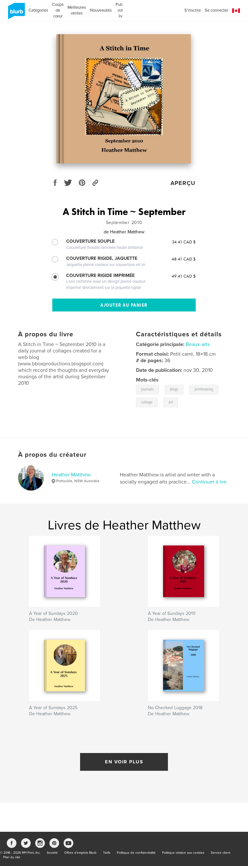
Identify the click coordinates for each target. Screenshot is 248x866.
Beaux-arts (198, 344)
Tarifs (106, 853)
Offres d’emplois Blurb (80, 853)
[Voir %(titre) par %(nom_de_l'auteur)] (124, 98)
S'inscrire (192, 10)
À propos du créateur (52, 455)
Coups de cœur (58, 10)
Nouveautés (101, 10)
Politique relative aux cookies (183, 853)
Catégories (38, 10)
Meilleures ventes (76, 10)
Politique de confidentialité (136, 853)
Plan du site (11, 857)
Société (52, 853)
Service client (220, 853)
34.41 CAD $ (184, 242)
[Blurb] (15, 13)
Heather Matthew (71, 475)
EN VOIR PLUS (124, 762)
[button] (236, 11)
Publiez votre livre (122, 10)
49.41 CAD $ (183, 276)
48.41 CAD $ (183, 259)
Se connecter (216, 10)
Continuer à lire (209, 482)
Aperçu (182, 183)
